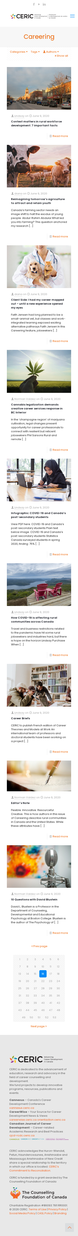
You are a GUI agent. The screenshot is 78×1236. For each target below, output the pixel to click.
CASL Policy (44, 1213)
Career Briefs (20, 718)
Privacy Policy (57, 1209)
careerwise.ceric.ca (23, 1120)
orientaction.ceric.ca (51, 1120)
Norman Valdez (25, 399)
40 (43, 1003)
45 (35, 1010)
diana (18, 193)
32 (27, 996)
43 (20, 1010)
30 (58, 988)
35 (50, 996)
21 (35, 981)
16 (43, 974)
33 (35, 996)
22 (43, 981)
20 (27, 981)
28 (43, 988)
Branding (60, 1213)
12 (58, 967)
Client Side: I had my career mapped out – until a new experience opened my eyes (37, 304)
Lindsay (19, 116)
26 (27, 988)
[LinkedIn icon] (44, 4)
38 (27, 1003)
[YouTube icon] (39, 4)
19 (20, 981)
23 (50, 981)
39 (35, 1003)
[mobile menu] (72, 16)
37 (19, 1003)
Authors (51, 52)
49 (23, 1017)
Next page (38, 1026)
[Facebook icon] (34, 4)
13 (20, 974)
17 (51, 974)
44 (27, 1010)
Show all (62, 56)
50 (31, 1017)
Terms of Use (37, 1209)
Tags (34, 52)
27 (35, 988)
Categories (17, 52)
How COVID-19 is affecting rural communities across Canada (34, 620)
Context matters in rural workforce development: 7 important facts (36, 123)
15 (35, 974)
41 (50, 1003)
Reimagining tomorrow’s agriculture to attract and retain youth (38, 201)
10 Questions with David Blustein (34, 899)
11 (50, 967)
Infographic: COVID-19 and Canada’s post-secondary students (38, 515)
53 (54, 1017)
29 (50, 988)
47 (50, 1010)
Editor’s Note (20, 803)
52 (46, 1017)
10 (43, 967)
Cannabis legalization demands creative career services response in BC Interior (37, 408)
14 (27, 974)
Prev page (40, 946)
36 (58, 996)
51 (39, 1017)
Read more (60, 136)
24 (58, 981)
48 (58, 1010)
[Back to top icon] (69, 1227)
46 (43, 1010)
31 (20, 996)
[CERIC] (39, 16)
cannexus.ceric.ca (21, 1108)
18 (58, 974)
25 (19, 988)
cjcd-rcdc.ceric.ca (22, 1135)
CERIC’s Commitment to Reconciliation (34, 1168)
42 (58, 1003)
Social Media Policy (22, 1213)
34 (43, 996)
